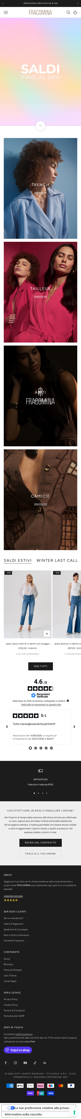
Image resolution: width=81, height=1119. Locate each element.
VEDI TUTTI (40, 666)
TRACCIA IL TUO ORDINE (40, 853)
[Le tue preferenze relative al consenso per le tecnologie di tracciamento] (74, 1112)
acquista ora (40, 192)
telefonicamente (24, 1034)
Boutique (8, 964)
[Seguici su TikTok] (35, 1063)
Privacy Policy (11, 999)
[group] (40, 72)
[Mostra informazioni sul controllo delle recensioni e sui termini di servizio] (67, 700)
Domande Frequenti (14, 940)
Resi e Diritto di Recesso (16, 935)
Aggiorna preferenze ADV (51, 1077)
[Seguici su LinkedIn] (45, 1063)
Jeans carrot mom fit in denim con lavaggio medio (28, 644)
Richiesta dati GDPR (14, 1016)
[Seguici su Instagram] (15, 1063)
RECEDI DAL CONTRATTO (40, 842)
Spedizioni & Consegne (16, 929)
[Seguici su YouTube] (25, 1063)
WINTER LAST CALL (57, 560)
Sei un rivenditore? (13, 918)
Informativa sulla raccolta (23, 1114)
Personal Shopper (13, 970)
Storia (7, 959)
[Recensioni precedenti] (6, 727)
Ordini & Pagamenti (14, 924)
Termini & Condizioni (14, 1010)
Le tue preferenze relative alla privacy (42, 1108)
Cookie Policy (11, 1005)
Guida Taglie (10, 981)
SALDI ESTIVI (18, 560)
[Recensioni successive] (74, 727)
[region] (40, 72)
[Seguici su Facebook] (6, 1063)
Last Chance (10, 975)
